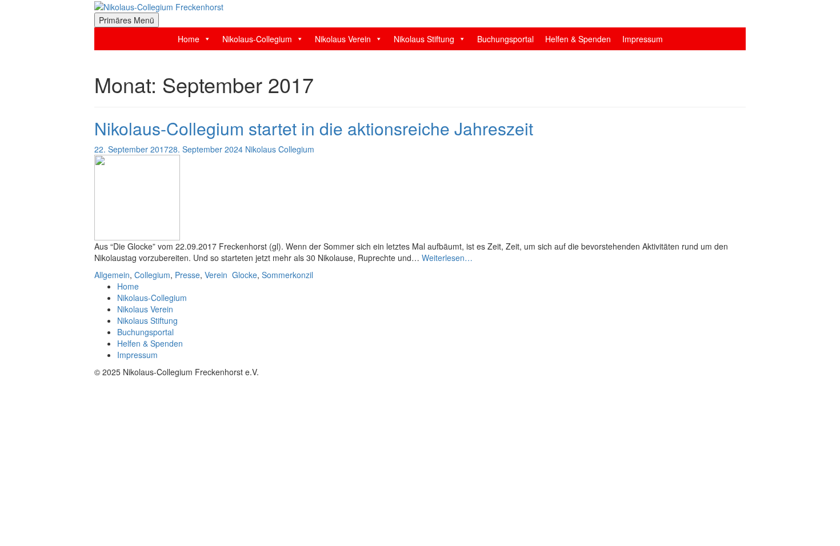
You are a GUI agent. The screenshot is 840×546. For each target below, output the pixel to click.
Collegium (152, 274)
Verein (216, 274)
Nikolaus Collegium (279, 149)
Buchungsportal (505, 39)
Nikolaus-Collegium (257, 39)
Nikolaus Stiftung (424, 39)
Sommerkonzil (287, 274)
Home (188, 39)
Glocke (244, 274)
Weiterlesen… (447, 257)
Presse (187, 274)
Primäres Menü (126, 20)
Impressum (642, 39)
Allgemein (112, 274)
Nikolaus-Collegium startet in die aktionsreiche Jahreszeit (313, 128)
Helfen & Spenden (578, 39)
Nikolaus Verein (343, 39)
